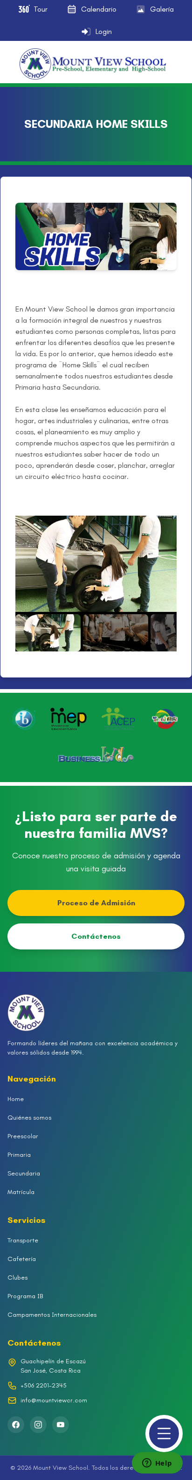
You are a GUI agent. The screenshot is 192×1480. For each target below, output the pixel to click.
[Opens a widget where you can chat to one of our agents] (157, 1463)
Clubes (17, 1277)
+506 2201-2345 (44, 1385)
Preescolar (22, 1136)
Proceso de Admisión (96, 902)
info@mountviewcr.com (54, 1400)
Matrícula (20, 1192)
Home (15, 1099)
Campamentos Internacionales (51, 1315)
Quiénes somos (29, 1118)
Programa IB (25, 1296)
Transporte (22, 1240)
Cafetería (21, 1259)
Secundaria (23, 1173)
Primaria (19, 1155)
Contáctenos (96, 936)
